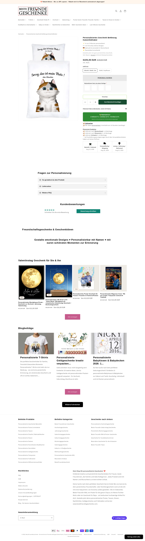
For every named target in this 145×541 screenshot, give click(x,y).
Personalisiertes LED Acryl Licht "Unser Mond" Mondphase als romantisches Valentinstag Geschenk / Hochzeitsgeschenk (58, 302)
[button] (116, 11)
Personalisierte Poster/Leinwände (29, 427)
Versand (93, 55)
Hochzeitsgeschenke (61, 427)
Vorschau (105, 97)
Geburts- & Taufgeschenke (63, 448)
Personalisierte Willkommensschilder (30, 462)
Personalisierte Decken (25, 441)
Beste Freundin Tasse (98, 445)
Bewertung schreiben (88, 211)
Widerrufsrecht (23, 486)
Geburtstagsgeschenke (62, 438)
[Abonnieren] (51, 517)
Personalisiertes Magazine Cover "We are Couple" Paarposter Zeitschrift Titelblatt (112, 295)
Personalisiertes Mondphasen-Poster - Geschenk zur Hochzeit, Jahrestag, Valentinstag (31, 304)
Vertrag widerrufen (133, 537)
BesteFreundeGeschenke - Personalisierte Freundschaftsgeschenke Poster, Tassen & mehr (49, 534)
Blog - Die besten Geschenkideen (28, 503)
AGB (19, 479)
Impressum (21, 482)
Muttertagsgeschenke (61, 441)
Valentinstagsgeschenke (62, 434)
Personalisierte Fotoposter (27, 455)
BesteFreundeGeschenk (62, 462)
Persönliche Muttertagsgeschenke (102, 431)
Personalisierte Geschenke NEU (65, 455)
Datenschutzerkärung (25, 489)
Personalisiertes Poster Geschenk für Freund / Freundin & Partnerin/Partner (85, 294)
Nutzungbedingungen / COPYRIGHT (29, 496)
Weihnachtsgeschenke (62, 452)
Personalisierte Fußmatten (26, 458)
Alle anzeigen (72, 317)
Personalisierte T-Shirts (34, 357)
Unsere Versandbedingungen (27, 493)
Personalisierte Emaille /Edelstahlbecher (31, 434)
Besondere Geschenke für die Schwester (104, 441)
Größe (85, 67)
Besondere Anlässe (61, 458)
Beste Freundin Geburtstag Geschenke (103, 427)
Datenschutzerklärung (99, 534)
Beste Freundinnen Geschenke (64, 424)
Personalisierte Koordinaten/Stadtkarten (31, 445)
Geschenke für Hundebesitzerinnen (102, 438)
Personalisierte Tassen (25, 431)
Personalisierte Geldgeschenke (28, 452)
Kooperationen (23, 500)
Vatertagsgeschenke (61, 445)
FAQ (19, 475)
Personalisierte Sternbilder (27, 448)
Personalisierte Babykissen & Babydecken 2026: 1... (108, 360)
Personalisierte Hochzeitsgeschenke (102, 424)
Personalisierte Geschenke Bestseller (30, 424)
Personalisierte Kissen (25, 438)
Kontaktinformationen (73, 536)
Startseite (21, 34)
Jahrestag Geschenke (61, 431)
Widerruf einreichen (72, 405)
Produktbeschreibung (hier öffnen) (97, 109)
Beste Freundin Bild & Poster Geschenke (104, 434)
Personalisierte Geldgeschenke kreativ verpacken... (70, 360)
